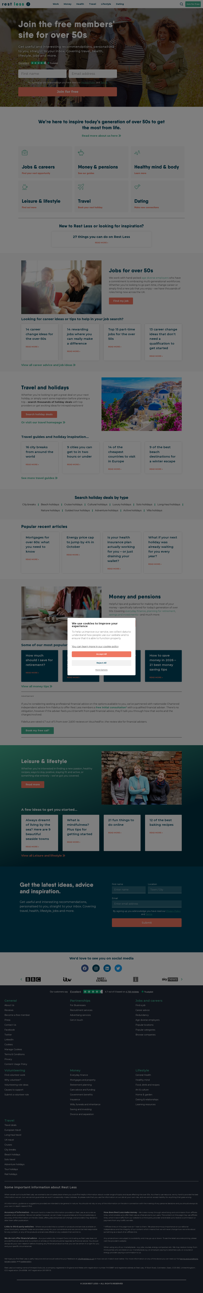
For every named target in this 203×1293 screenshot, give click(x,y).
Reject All (102, 663)
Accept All (101, 654)
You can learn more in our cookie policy (95, 646)
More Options (101, 670)
